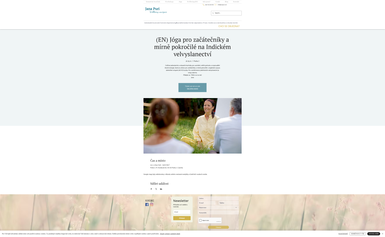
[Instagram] (151, 204)
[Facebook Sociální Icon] (146, 204)
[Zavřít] (382, 233)
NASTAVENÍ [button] (343, 234)
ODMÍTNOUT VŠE (357, 234)
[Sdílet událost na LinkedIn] (161, 189)
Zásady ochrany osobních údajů (170, 234)
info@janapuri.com (221, 5)
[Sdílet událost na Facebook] (151, 189)
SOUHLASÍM (373, 234)
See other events (192, 88)
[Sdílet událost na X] (156, 189)
